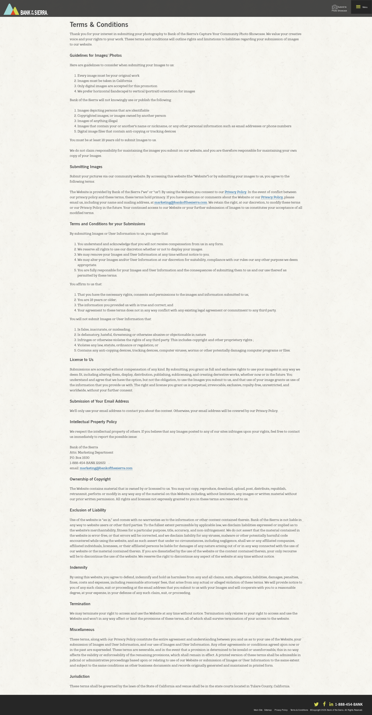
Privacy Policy (235, 192)
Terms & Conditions (299, 710)
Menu (365, 7)
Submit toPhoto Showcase (339, 9)
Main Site (258, 710)
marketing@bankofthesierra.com (180, 202)
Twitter (317, 704)
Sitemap (268, 710)
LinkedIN (331, 704)
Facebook (324, 704)
